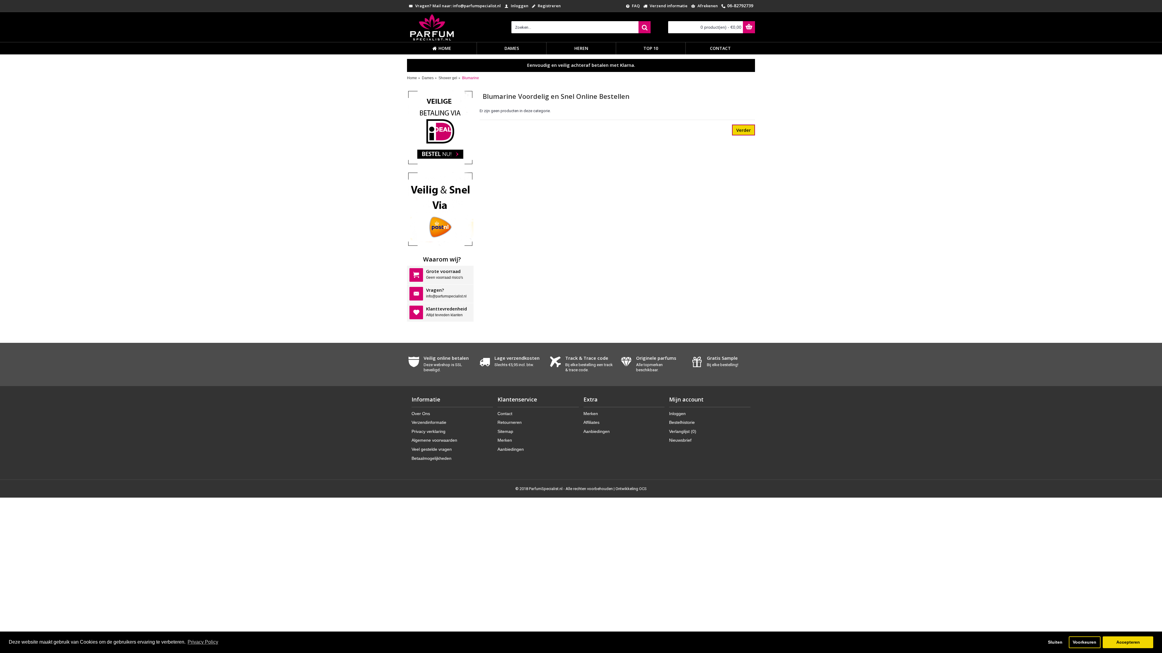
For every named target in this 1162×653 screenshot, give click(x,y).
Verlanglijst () (682, 431)
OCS (643, 488)
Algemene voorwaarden (434, 440)
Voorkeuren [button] (1084, 642)
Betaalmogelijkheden (431, 458)
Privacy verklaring (428, 431)
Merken (504, 440)
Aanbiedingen (510, 449)
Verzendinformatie (429, 422)
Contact (504, 413)
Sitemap (505, 431)
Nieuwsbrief (680, 440)
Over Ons (421, 413)
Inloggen (677, 413)
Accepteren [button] (1128, 642)
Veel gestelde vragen (432, 449)
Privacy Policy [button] (203, 642)
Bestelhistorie (682, 422)
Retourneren (509, 422)
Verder (743, 130)
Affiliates (591, 422)
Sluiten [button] (1055, 642)
